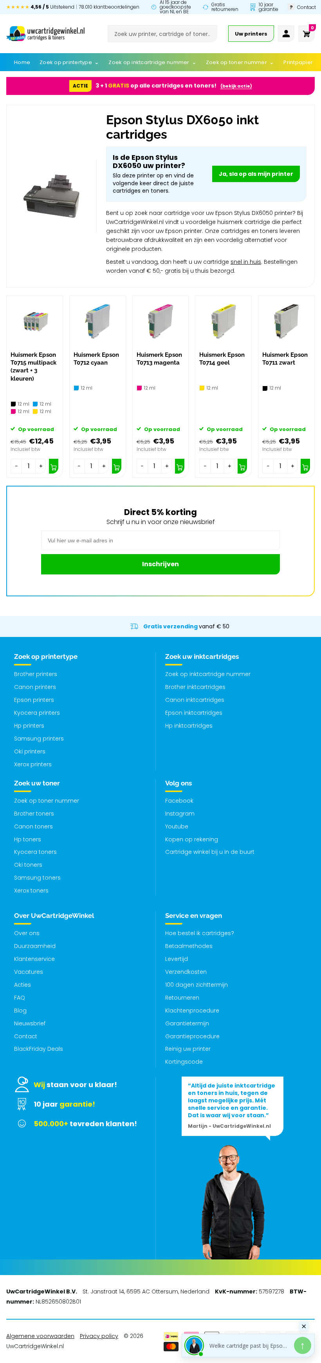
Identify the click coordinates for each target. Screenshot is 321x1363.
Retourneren (182, 998)
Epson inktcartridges (193, 713)
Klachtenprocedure (192, 1010)
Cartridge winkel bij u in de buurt (209, 852)
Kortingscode (184, 1062)
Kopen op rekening (191, 839)
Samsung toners (37, 878)
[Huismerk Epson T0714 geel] (223, 321)
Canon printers (35, 687)
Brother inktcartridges (195, 687)
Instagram (180, 813)
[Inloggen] (286, 33)
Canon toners (33, 826)
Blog (20, 1010)
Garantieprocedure (192, 1036)
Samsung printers (39, 738)
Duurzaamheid (35, 946)
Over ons (27, 933)
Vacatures (28, 972)
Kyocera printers (37, 713)
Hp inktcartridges (189, 726)
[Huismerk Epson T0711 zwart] (286, 321)
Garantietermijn (187, 1023)
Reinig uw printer (188, 1049)
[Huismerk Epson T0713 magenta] (161, 321)
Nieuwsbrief (29, 1023)
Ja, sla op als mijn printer (256, 174)
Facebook (179, 801)
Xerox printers (33, 764)
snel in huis (246, 262)
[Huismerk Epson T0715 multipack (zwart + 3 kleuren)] (35, 321)
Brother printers (35, 674)
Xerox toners (31, 890)
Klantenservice (34, 959)
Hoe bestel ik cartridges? (199, 933)
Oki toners (28, 865)
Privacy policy (99, 1336)
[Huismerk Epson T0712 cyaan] (98, 321)
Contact (25, 1036)
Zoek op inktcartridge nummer (208, 674)
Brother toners (34, 813)
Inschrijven (160, 564)
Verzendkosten (186, 972)
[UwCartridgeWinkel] (45, 33)
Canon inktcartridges (194, 700)
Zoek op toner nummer (46, 801)
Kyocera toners (35, 852)
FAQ (19, 998)
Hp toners (27, 839)
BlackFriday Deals (38, 1049)
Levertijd (176, 959)
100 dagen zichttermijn (196, 985)
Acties (22, 985)
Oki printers (29, 751)
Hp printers (29, 726)
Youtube (176, 826)
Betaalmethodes (189, 946)
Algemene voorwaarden (40, 1336)
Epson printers (34, 700)
